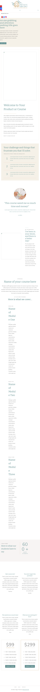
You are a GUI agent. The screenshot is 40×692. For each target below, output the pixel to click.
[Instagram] (6, 16)
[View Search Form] (38, 10)
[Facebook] (4, 16)
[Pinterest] (2, 16)
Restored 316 (26, 689)
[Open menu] (20, 10)
